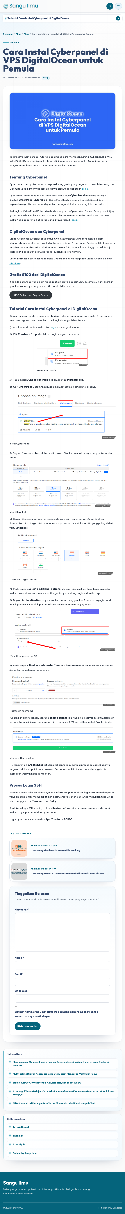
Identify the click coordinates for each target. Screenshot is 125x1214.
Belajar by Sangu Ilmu (25, 1153)
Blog (18, 34)
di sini (85, 188)
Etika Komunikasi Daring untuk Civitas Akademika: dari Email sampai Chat (54, 1103)
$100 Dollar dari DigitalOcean (30, 295)
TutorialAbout (21, 1127)
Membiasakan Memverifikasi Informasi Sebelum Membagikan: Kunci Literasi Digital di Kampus (61, 1064)
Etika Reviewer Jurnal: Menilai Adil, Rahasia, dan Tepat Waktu (47, 1082)
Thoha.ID (18, 1135)
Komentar (22, 909)
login (53, 327)
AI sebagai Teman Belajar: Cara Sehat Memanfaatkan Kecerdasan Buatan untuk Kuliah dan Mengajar (63, 1093)
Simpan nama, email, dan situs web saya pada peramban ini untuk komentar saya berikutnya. (56, 1014)
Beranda (7, 34)
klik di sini (14, 262)
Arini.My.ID (19, 1144)
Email (19, 974)
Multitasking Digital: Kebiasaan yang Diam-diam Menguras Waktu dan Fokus (55, 1073)
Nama (19, 957)
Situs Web (21, 990)
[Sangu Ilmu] (20, 6)
